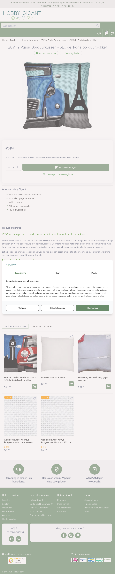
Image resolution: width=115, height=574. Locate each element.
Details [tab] (94, 272)
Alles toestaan (92, 308)
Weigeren (23, 308)
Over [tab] (57, 272)
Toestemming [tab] (20, 272)
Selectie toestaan (57, 308)
